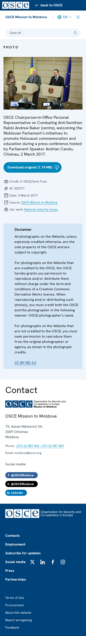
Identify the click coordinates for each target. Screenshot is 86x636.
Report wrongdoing (18, 620)
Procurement (14, 605)
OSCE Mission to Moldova (26, 17)
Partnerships (15, 579)
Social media (15, 562)
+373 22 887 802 (27, 446)
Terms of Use (14, 598)
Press (9, 570)
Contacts (12, 535)
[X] (32, 562)
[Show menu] (78, 17)
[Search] (75, 32)
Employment (15, 544)
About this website (18, 613)
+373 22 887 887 (52, 446)
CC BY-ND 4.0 (25, 362)
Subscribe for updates (23, 553)
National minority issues (41, 209)
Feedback (12, 627)
